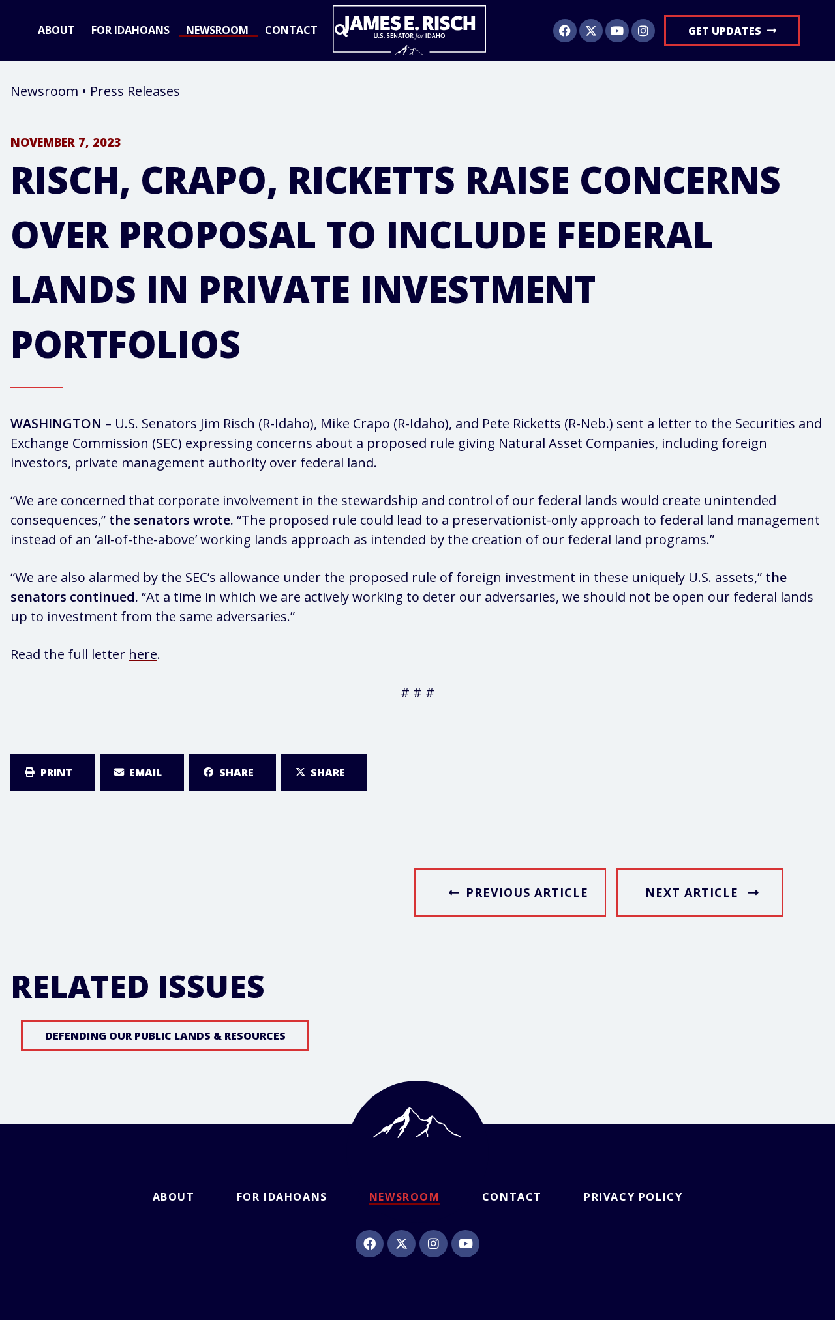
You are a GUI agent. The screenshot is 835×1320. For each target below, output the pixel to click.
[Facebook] (565, 30)
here (143, 654)
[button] (52, 772)
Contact (291, 31)
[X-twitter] (591, 30)
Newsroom (217, 31)
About (56, 31)
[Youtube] (617, 30)
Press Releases (135, 91)
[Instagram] (643, 30)
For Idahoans (130, 31)
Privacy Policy (633, 1197)
